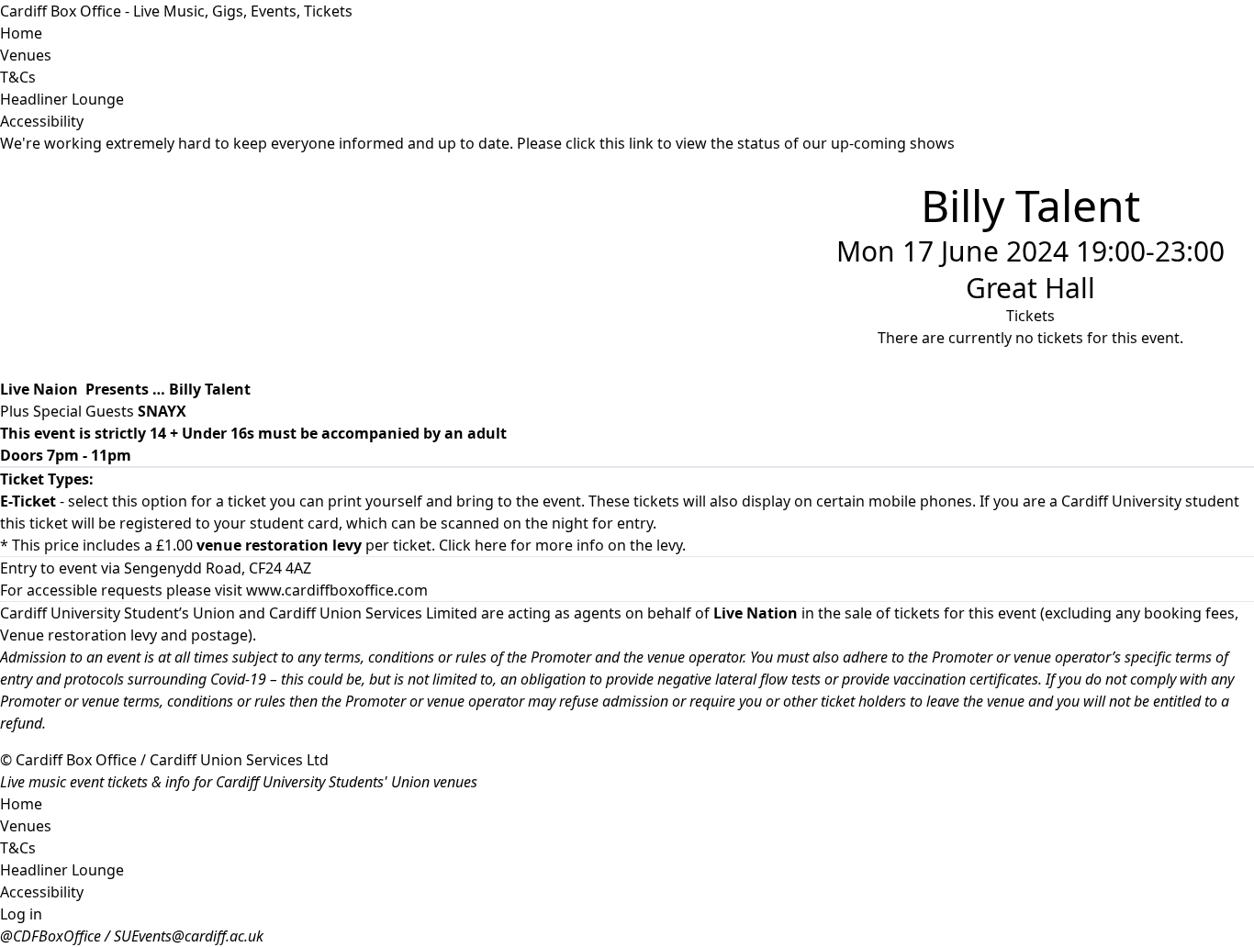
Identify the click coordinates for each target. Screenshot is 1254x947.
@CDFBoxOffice (50, 936)
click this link (609, 143)
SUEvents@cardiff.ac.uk (188, 936)
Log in (21, 914)
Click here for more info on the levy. (562, 545)
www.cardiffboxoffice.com (337, 590)
